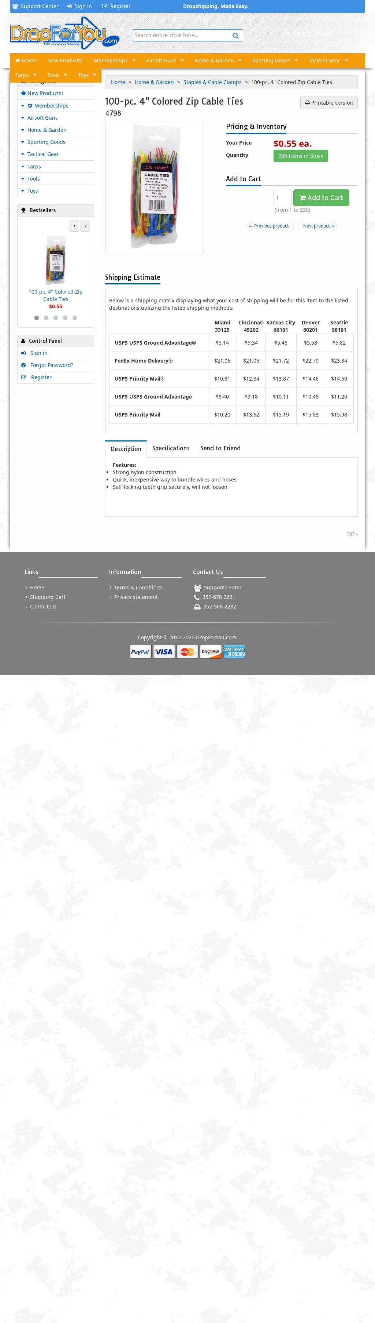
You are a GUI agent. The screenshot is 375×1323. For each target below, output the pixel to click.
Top (351, 534)
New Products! (65, 60)
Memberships (111, 60)
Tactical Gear (324, 60)
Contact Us (42, 606)
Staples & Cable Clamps (213, 82)
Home (29, 60)
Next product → (319, 226)
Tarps (22, 75)
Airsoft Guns (161, 60)
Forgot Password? (50, 364)
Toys (83, 75)
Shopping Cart (47, 596)
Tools (53, 75)
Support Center (38, 6)
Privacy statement (135, 596)
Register (119, 6)
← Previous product (269, 226)
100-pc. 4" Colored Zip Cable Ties (56, 295)
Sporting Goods (271, 60)
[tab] (126, 449)
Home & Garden (214, 60)
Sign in (82, 6)
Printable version (331, 102)
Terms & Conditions (137, 587)
